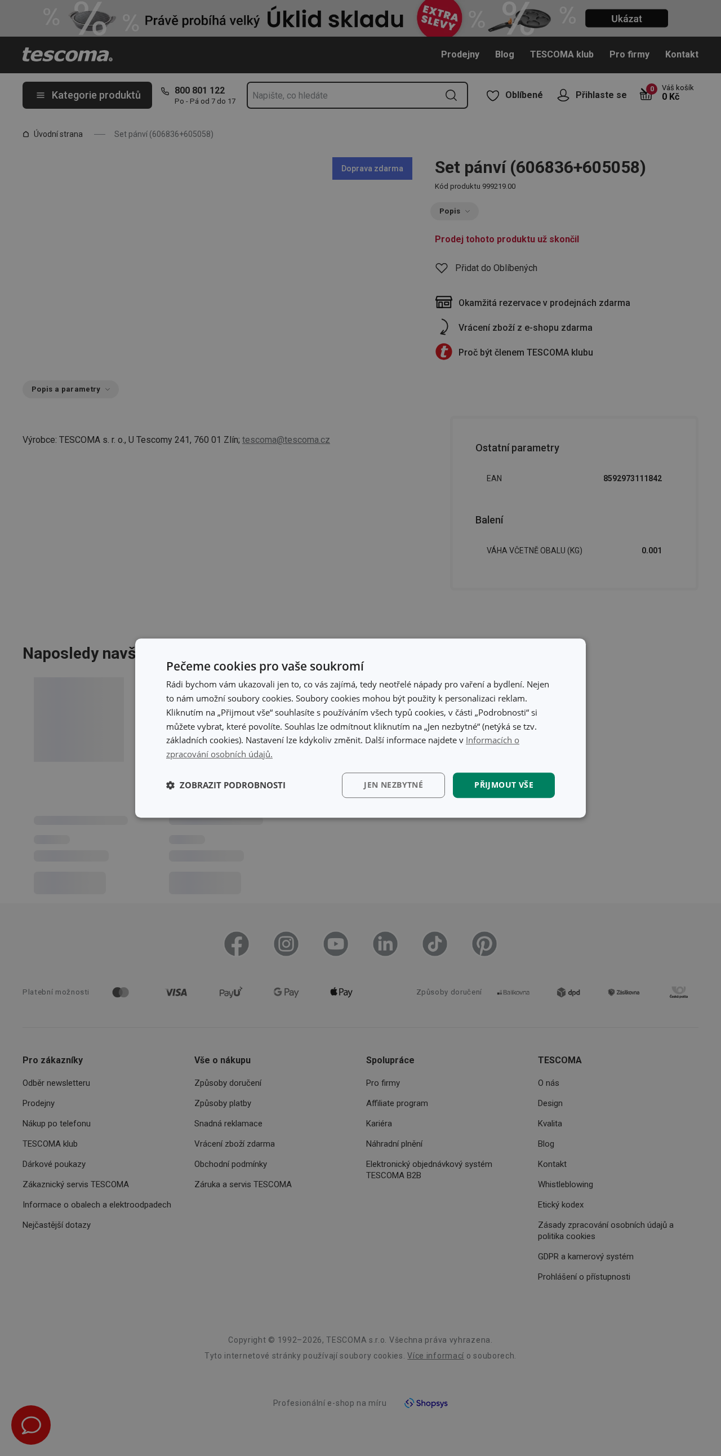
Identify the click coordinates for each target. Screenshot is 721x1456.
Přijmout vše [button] (503, 784)
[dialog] (360, 728)
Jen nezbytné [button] (393, 784)
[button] (226, 785)
